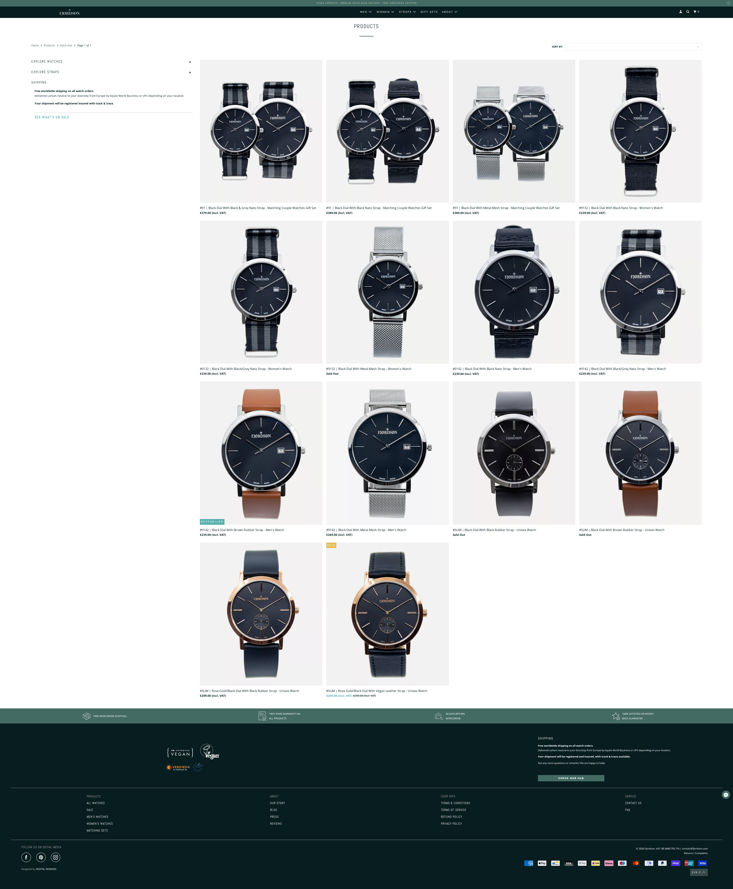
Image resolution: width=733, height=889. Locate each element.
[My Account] (681, 11)
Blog (273, 809)
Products (50, 45)
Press (274, 816)
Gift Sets (429, 12)
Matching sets (97, 830)
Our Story (277, 803)
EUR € (696, 872)
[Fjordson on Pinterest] (42, 858)
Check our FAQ (571, 778)
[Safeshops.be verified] (189, 772)
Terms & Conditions (455, 803)
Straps (406, 12)
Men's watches (97, 816)
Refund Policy (451, 816)
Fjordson (650, 848)
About (448, 12)
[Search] (688, 11)
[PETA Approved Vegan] (184, 758)
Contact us (633, 803)
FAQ (627, 809)
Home (35, 45)
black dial (66, 45)
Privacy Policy (451, 823)
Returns (688, 853)
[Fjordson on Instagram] (56, 858)
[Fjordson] (85, 11)
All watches (96, 803)
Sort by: (557, 46)
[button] (726, 795)
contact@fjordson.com (695, 848)
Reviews (276, 823)
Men (364, 12)
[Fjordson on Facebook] (27, 858)
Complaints (701, 853)
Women (384, 12)
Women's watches (100, 823)
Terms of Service (453, 809)
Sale (90, 809)
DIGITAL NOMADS (46, 869)
